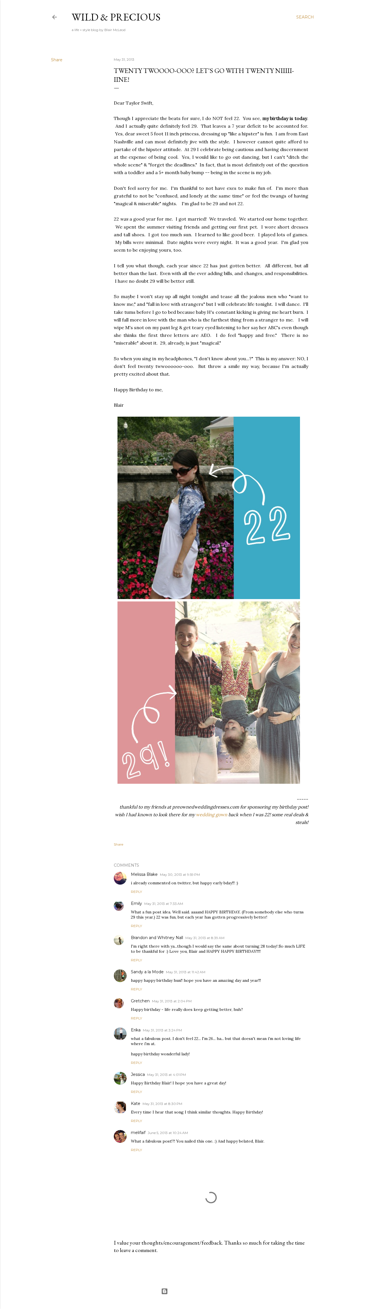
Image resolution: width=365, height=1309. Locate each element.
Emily (136, 903)
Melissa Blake (144, 874)
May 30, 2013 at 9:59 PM (180, 874)
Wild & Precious (116, 17)
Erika (136, 1030)
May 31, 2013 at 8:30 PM (162, 1104)
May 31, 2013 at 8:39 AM (204, 938)
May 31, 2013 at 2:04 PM (172, 1001)
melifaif (138, 1132)
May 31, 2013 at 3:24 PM (162, 1030)
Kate (135, 1103)
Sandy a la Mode (147, 971)
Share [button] (56, 59)
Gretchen (140, 1000)
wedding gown (211, 814)
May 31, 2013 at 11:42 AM (185, 972)
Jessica (138, 1074)
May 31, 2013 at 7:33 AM (163, 903)
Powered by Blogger (187, 1291)
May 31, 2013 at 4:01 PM (166, 1074)
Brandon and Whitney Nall (157, 937)
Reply (136, 891)
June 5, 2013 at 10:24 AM (168, 1133)
